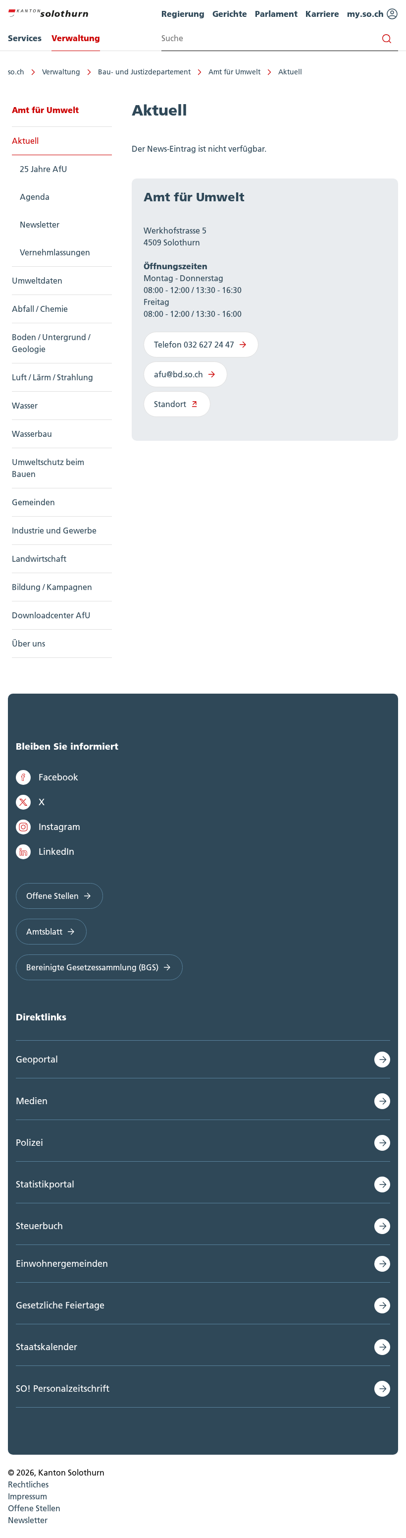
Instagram (59, 826)
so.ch (16, 71)
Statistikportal (45, 1184)
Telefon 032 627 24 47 (194, 345)
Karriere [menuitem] (322, 13)
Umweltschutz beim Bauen (48, 468)
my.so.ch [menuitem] (366, 13)
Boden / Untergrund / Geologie (51, 343)
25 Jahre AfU (43, 169)
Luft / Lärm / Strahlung (52, 377)
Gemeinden (33, 502)
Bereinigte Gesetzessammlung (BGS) (92, 967)
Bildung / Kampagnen (52, 587)
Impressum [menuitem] (27, 1496)
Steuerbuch (39, 1226)
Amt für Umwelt (234, 71)
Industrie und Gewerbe (54, 530)
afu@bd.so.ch (178, 374)
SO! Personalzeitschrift (62, 1388)
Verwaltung (61, 71)
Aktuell (290, 71)
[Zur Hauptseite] (48, 12)
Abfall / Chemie (40, 309)
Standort (170, 404)
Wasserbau (32, 434)
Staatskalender (46, 1347)
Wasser (25, 406)
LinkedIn (56, 851)
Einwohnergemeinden (62, 1263)
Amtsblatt (44, 932)
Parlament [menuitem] (276, 13)
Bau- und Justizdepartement (144, 71)
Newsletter (39, 225)
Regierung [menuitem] (182, 13)
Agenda (35, 197)
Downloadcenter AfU (51, 615)
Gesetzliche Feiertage (60, 1305)
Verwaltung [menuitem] (75, 38)
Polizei (29, 1142)
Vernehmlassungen (55, 252)
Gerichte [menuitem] (229, 13)
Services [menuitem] (25, 38)
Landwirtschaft (39, 559)
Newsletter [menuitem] (28, 1520)
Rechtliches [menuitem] (28, 1484)
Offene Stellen (52, 896)
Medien (32, 1101)
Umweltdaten (37, 281)
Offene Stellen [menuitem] (34, 1508)
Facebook (58, 777)
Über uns (28, 644)
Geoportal (37, 1059)
